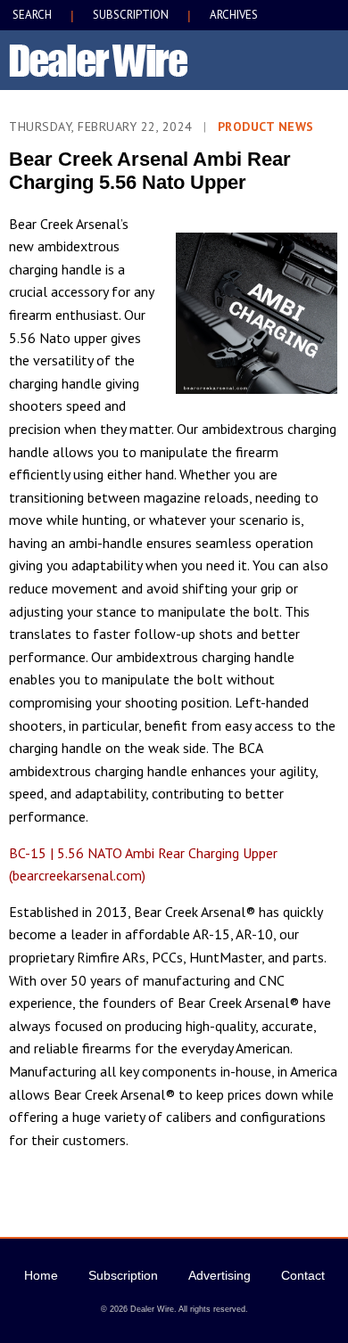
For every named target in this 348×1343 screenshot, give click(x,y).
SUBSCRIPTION (131, 14)
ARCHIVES (234, 14)
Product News (266, 127)
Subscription (123, 1275)
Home (41, 1275)
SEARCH (32, 14)
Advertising (219, 1275)
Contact (303, 1275)
